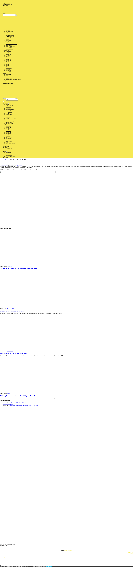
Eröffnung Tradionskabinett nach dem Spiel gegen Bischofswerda (19, 396)
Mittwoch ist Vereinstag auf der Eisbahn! (12, 311)
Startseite (2, 159)
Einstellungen (49, 566)
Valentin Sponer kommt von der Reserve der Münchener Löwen (18, 268)
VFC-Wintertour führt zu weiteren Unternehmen (14, 353)
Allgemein (7, 159)
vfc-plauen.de (6, 557)
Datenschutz (130, 552)
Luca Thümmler (5, 165)
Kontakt (131, 553)
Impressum (131, 555)
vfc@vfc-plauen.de (68, 550)
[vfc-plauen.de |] (8, 26)
